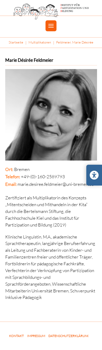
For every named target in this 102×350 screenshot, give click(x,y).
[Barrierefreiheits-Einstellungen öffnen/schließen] (94, 175)
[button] (51, 25)
